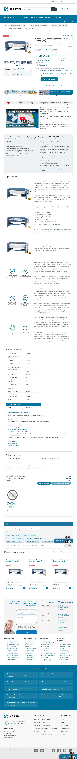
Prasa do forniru (47, 659)
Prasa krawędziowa (29, 644)
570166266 (60, 628)
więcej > (29, 69)
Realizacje (47, 17)
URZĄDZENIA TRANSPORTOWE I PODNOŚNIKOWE (46, 728)
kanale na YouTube (51, 116)
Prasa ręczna (28, 646)
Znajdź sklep (56, 1)
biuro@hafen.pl (69, 21)
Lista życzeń (62, 43)
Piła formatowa (46, 646)
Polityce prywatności (22, 628)
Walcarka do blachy (30, 650)
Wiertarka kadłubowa (12, 653)
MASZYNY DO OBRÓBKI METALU (42, 720)
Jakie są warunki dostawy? (13, 535)
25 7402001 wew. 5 (62, 614)
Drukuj (71, 46)
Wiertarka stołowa (11, 652)
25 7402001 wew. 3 (62, 620)
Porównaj (70, 43)
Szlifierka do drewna (48, 661)
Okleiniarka (45, 657)
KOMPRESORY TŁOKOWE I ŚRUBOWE (43, 734)
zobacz (18, 638)
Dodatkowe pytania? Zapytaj (53, 85)
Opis (32, 103)
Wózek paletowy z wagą (66, 662)
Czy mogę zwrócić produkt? (32, 541)
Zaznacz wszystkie (44, 483)
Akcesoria (67, 103)
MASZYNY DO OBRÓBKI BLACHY (18, 25)
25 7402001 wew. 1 (62, 605)
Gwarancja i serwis (65, 728)
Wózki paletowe (64, 657)
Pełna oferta (8, 17)
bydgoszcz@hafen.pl (61, 623)
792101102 (60, 609)
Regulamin (63, 720)
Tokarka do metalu (11, 641)
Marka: (68, 36)
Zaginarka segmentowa (30, 648)
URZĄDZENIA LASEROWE (40, 737)
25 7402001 (50, 602)
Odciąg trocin (46, 648)
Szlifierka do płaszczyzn (13, 657)
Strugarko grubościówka (49, 643)
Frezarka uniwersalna (12, 648)
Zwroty (62, 722)
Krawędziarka (28, 653)
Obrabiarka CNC (11, 659)
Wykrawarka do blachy (30, 659)
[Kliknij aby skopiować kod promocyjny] (21, 92)
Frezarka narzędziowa (12, 650)
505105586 (66, 607)
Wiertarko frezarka (11, 646)
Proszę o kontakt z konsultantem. (14, 538)
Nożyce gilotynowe (29, 655)
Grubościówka (46, 641)
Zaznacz (10, 510)
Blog (53, 17)
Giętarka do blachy (29, 643)
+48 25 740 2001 (69, 20)
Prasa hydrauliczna (29, 641)
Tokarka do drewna (47, 644)
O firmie (63, 734)
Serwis (41, 17)
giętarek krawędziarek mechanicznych (52, 229)
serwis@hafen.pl (60, 617)
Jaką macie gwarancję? (47, 541)
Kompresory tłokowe (65, 643)
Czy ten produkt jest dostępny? (29, 535)
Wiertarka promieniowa (13, 655)
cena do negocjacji (46, 49)
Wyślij (26, 632)
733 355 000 (61, 622)
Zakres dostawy (56, 103)
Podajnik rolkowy (64, 650)
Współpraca (64, 731)
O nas (25, 17)
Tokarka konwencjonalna (13, 643)
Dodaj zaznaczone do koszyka (61, 483)
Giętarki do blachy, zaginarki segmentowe (38, 25)
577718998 (60, 615)
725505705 (60, 607)
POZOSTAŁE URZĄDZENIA (40, 731)
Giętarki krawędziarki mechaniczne (59, 25)
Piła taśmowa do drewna (49, 655)
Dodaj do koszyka (50, 79)
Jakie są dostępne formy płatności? (15, 541)
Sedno (21, 103)
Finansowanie (33, 17)
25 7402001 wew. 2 (62, 627)
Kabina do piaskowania (66, 655)
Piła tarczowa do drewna (49, 653)
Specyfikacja (44, 103)
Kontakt (58, 17)
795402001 (66, 615)
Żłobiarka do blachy (30, 657)
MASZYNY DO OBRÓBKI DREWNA (42, 725)
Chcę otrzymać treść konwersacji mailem (34, 538)
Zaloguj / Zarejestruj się (68, 1)
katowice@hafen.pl (61, 630)
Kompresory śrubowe (65, 644)
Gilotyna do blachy (29, 652)
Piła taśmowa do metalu (13, 644)
